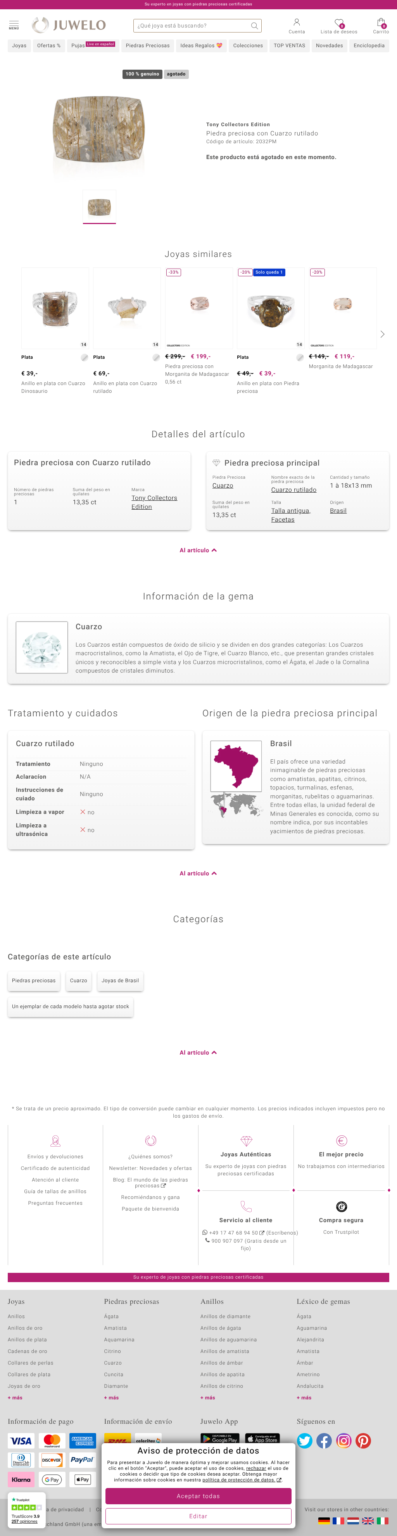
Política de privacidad (57, 1510)
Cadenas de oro (27, 1351)
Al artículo (194, 550)
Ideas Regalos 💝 (202, 46)
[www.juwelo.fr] (338, 1520)
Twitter (304, 1441)
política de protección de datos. (238, 1480)
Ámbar (305, 1363)
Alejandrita (311, 1340)
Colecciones (248, 46)
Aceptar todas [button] (198, 1496)
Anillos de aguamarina (228, 1340)
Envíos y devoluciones (56, 1157)
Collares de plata (29, 1374)
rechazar (256, 1468)
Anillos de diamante (225, 1316)
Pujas (92, 46)
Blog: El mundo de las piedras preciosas (150, 1183)
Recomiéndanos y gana (150, 1197)
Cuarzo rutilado (294, 490)
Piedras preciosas (34, 981)
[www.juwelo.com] (368, 1520)
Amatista (115, 1328)
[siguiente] (381, 334)
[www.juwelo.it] (382, 1520)
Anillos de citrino (221, 1386)
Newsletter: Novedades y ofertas (150, 1168)
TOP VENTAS (289, 46)
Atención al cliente (55, 1180)
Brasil (338, 510)
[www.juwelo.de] (324, 1520)
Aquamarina (119, 1340)
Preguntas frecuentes (55, 1203)
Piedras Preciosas (148, 46)
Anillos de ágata (221, 1328)
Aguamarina (312, 1328)
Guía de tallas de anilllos (55, 1191)
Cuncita (114, 1374)
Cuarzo (222, 485)
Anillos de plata (27, 1340)
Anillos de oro (25, 1328)
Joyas (19, 46)
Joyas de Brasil (120, 981)
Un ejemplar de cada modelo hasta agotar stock (70, 1006)
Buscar (255, 25)
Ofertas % (49, 46)
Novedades (329, 46)
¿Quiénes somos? (150, 1157)
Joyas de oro (24, 1386)
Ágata (111, 1316)
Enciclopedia (369, 46)
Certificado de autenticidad (55, 1168)
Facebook (324, 1441)
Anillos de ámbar (221, 1363)
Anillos (16, 1316)
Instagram (344, 1441)
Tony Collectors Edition (154, 502)
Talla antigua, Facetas (291, 515)
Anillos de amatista (224, 1351)
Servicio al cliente (246, 1220)
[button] (13, 25)
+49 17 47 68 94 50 (233, 1233)
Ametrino (308, 1374)
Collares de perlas (31, 1363)
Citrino (112, 1351)
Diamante (116, 1386)
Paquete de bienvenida (150, 1209)
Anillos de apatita (222, 1374)
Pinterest (363, 1441)
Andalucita (310, 1386)
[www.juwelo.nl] (353, 1520)
